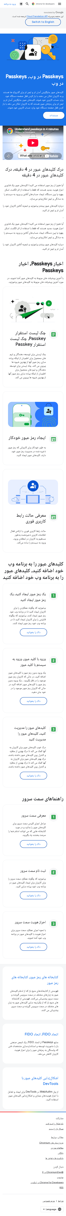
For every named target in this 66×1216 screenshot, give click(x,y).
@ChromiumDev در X (52, 1172)
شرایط (60, 1201)
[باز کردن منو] (59, 4)
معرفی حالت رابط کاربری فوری (31, 518)
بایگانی (60, 1153)
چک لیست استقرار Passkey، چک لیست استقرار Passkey (28, 338)
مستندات (54, 115)
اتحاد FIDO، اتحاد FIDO (41, 1034)
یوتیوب (60, 1177)
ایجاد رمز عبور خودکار (27, 437)
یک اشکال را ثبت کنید (54, 1123)
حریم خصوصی (48, 1201)
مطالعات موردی (57, 1147)
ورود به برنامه (10, 3)
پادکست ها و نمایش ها (54, 1158)
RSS (61, 1187)
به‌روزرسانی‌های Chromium (51, 1142)
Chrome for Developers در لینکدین (46, 1182)
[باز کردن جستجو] (27, 4)
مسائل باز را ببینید (56, 1128)
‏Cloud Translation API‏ (37, 16)
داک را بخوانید (33, 632)
